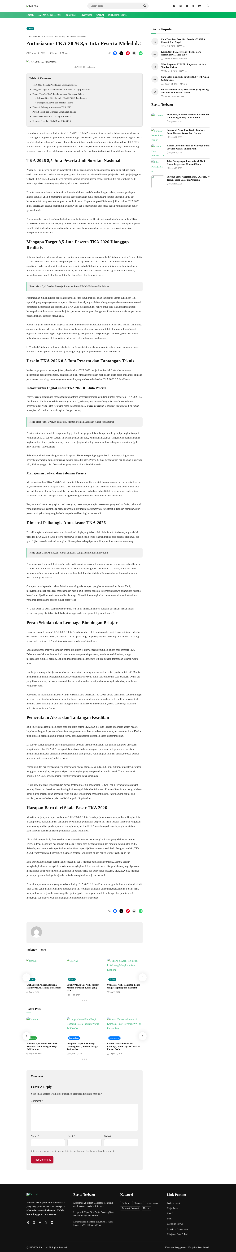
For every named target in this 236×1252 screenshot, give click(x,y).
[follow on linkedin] (200, 6)
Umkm (100, 15)
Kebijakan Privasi (175, 1224)
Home (30, 15)
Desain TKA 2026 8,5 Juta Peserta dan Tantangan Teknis (58, 94)
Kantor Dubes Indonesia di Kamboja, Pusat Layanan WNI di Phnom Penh (123, 1046)
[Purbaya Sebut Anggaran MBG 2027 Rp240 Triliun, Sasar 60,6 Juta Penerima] (157, 186)
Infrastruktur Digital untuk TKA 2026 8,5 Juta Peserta (62, 98)
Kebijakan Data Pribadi (177, 1234)
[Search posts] (144, 6)
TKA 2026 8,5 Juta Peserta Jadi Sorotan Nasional (54, 85)
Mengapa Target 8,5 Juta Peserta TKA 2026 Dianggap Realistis (61, 89)
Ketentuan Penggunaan (177, 1229)
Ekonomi (86, 15)
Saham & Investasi (49, 15)
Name (35, 1136)
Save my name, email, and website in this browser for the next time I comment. (74, 1151)
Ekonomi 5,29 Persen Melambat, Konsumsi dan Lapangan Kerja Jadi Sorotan (42, 1046)
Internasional (117, 15)
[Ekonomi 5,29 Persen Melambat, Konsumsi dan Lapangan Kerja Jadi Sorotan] (157, 115)
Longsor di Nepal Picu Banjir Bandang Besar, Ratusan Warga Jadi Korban (82, 1046)
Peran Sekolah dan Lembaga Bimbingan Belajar (54, 112)
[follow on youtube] (187, 6)
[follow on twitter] (193, 6)
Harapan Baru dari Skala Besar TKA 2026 (51, 121)
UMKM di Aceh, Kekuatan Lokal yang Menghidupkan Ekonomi (75, 552)
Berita (37, 36)
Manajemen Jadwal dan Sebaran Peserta (55, 103)
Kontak (170, 1213)
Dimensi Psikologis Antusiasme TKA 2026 (51, 107)
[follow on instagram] (180, 6)
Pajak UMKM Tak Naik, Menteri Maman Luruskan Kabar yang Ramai (78, 421)
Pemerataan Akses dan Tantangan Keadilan (51, 116)
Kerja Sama (172, 1208)
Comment (37, 1100)
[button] (208, 5)
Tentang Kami (173, 1203)
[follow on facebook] (174, 6)
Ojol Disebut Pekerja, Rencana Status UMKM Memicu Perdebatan (75, 286)
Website (108, 1136)
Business (71, 15)
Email (71, 1136)
